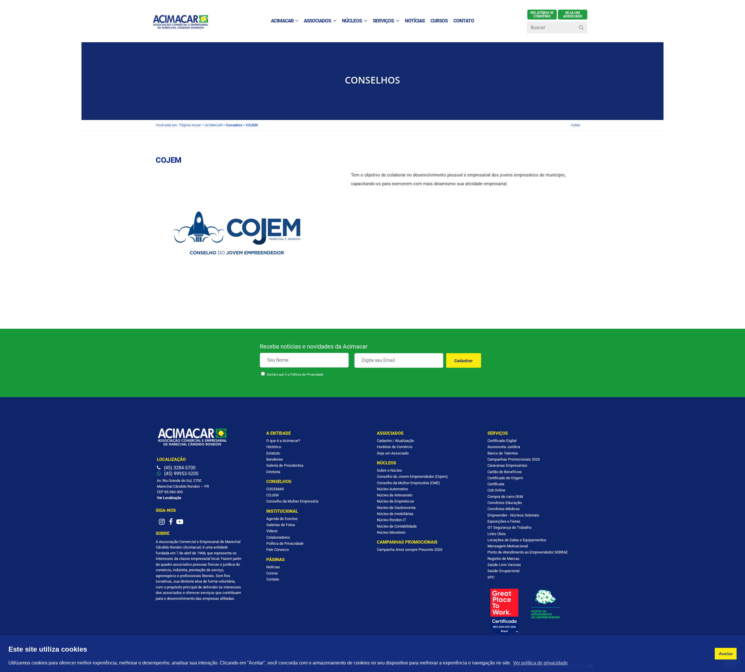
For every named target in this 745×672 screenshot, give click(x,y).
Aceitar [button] (726, 653)
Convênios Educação (504, 503)
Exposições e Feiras (503, 521)
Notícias (273, 567)
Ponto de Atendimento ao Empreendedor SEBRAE (527, 552)
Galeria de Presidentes (285, 465)
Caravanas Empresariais (507, 465)
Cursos (439, 21)
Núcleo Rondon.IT (391, 520)
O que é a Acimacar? (283, 440)
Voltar (575, 125)
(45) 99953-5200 (180, 473)
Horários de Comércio (394, 447)
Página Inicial (190, 125)
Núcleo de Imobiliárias (395, 514)
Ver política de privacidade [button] (540, 662)
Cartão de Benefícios (504, 472)
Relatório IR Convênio (542, 14)
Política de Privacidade (306, 374)
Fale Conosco (277, 549)
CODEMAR (275, 489)
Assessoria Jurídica (503, 447)
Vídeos (272, 531)
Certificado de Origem (505, 478)
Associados (318, 21)
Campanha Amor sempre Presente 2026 (409, 549)
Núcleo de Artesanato (394, 495)
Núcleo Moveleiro (391, 532)
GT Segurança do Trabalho (509, 527)
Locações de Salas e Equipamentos (516, 540)
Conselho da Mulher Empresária (292, 501)
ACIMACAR (282, 21)
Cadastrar (463, 360)
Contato (272, 579)
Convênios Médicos (503, 509)
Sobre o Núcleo (389, 470)
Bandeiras (274, 459)
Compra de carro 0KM (505, 496)
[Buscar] (581, 27)
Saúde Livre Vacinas (504, 565)
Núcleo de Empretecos (395, 501)
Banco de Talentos (502, 453)
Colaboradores (278, 537)
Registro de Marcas (503, 558)
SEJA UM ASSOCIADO (572, 14)
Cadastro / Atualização (395, 440)
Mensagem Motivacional (507, 546)
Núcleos (352, 21)
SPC (490, 577)
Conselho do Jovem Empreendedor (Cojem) (412, 476)
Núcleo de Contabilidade (397, 526)
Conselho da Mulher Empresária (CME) (408, 483)
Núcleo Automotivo (392, 489)
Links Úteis (496, 534)
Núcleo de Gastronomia (396, 507)
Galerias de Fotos (280, 525)
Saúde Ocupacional (503, 571)
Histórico (273, 447)
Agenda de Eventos (282, 519)
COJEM (272, 495)
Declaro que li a (295, 374)
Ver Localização (169, 498)
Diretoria (273, 472)
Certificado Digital (502, 440)
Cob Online (496, 490)
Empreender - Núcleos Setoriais (513, 515)
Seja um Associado (393, 453)
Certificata (495, 484)
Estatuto (273, 453)
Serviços (384, 21)
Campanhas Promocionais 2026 (513, 459)
